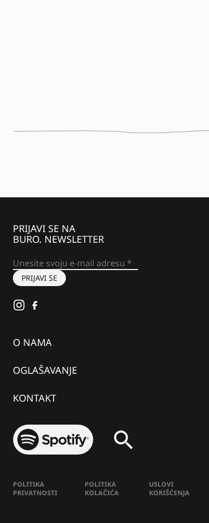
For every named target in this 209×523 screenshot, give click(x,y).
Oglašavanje (45, 370)
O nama (32, 342)
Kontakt (34, 397)
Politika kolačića (102, 488)
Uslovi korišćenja (169, 488)
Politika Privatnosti (35, 488)
